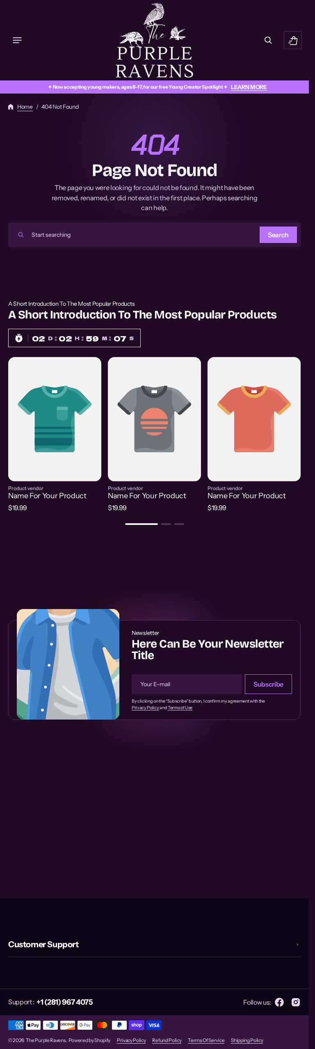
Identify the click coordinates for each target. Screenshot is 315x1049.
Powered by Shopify (89, 1040)
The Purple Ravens (46, 1040)
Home (25, 106)
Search (278, 235)
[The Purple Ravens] (154, 40)
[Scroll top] (299, 1039)
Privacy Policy (145, 707)
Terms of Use (180, 707)
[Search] (21, 234)
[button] (17, 40)
